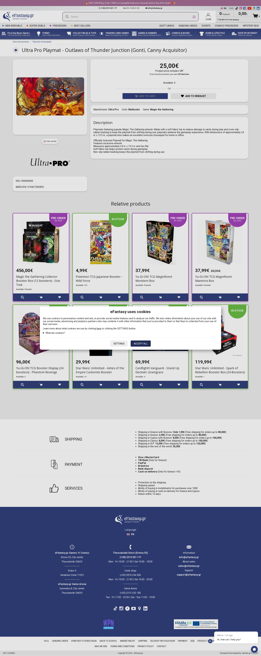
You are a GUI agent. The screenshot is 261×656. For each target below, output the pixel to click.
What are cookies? (55, 332)
